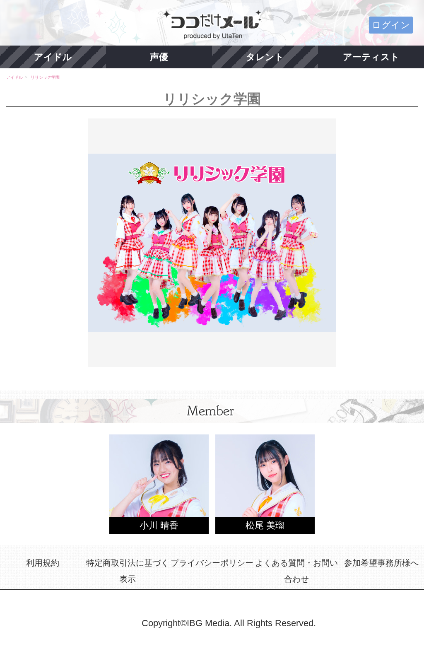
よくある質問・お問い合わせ (296, 571)
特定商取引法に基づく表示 (127, 571)
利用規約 (42, 562)
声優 (159, 57)
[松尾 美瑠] (265, 483)
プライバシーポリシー (212, 562)
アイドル (53, 57)
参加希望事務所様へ (381, 562)
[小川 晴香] (159, 483)
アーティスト (371, 57)
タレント (265, 57)
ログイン (391, 25)
